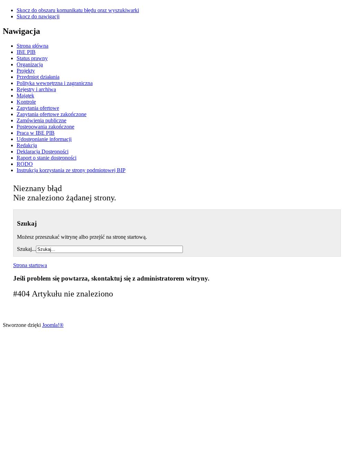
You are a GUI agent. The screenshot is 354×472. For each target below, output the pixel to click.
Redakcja (27, 145)
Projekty (26, 71)
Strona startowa (30, 265)
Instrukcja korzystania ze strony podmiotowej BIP (71, 170)
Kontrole (26, 102)
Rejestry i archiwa (36, 89)
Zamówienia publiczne (41, 120)
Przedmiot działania (38, 77)
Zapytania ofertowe (38, 108)
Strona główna (32, 46)
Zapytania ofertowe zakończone (51, 114)
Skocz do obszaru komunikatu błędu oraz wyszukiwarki (78, 10)
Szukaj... (26, 249)
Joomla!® (53, 325)
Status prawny (32, 58)
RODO (25, 164)
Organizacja (30, 64)
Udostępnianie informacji (44, 139)
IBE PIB (26, 52)
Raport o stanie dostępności (46, 158)
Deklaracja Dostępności (42, 151)
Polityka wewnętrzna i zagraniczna (55, 83)
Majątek (25, 95)
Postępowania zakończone (45, 127)
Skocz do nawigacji (38, 16)
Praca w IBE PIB (36, 133)
